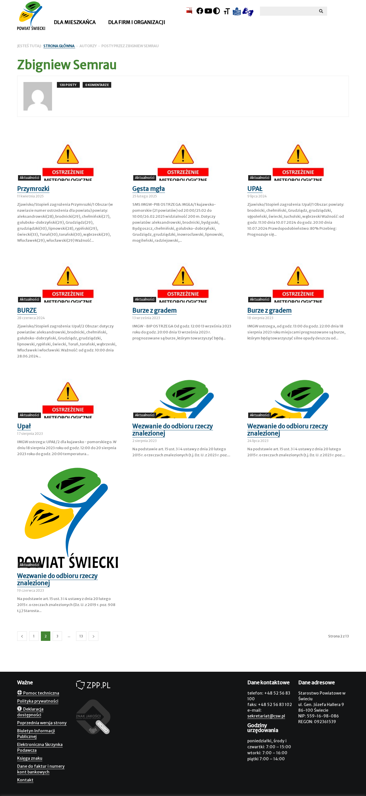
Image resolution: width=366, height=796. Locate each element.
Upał (24, 426)
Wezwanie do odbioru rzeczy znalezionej (172, 429)
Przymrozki (33, 189)
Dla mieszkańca (75, 22)
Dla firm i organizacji (136, 22)
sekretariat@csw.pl (266, 716)
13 (81, 636)
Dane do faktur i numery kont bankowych (41, 769)
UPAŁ (254, 189)
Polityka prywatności (37, 701)
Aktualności (29, 177)
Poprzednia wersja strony (42, 722)
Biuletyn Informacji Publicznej (36, 733)
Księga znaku (29, 758)
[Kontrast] (216, 11)
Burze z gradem (154, 310)
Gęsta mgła (148, 189)
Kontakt (25, 780)
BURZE (27, 310)
